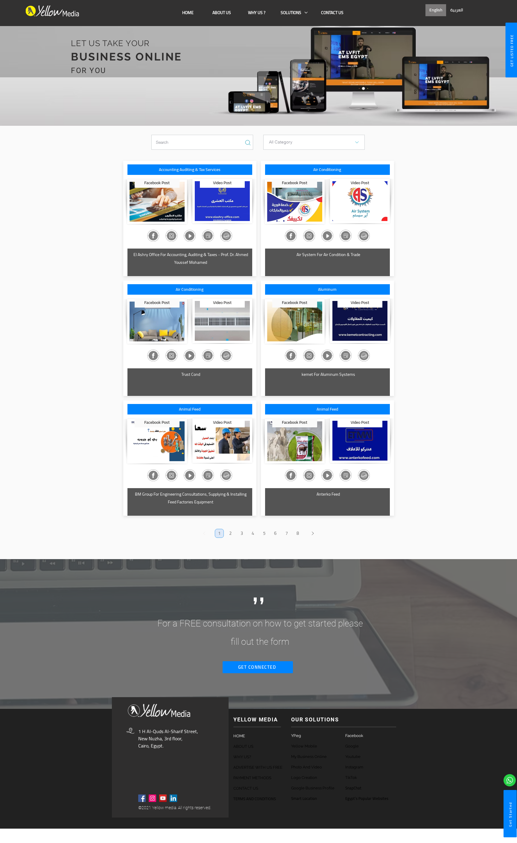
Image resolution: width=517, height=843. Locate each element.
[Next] (313, 533)
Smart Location (304, 798)
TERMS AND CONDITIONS (254, 798)
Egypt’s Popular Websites (366, 798)
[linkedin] (173, 798)
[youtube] (163, 798)
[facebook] (142, 798)
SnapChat (353, 787)
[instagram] (152, 798)
